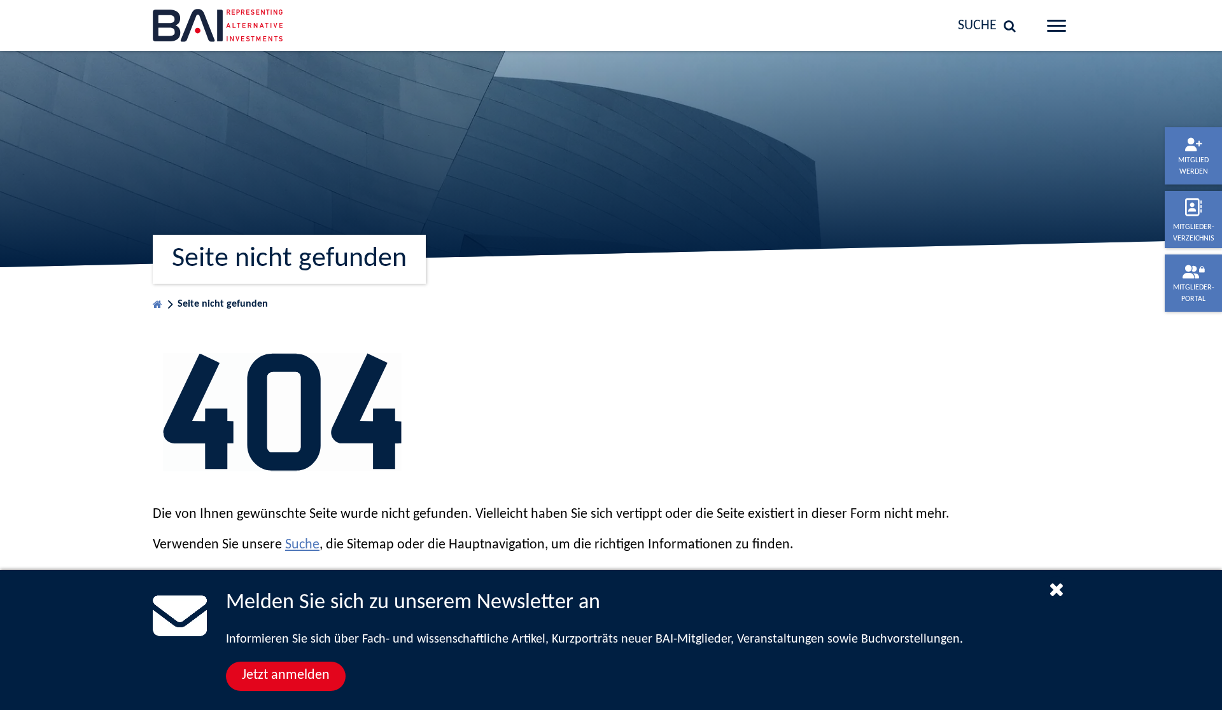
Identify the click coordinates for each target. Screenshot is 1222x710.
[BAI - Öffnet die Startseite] (258, 25)
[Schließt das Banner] (1056, 589)
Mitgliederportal (1193, 293)
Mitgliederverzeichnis (1193, 232)
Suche (302, 545)
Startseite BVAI (157, 301)
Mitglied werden (1193, 166)
